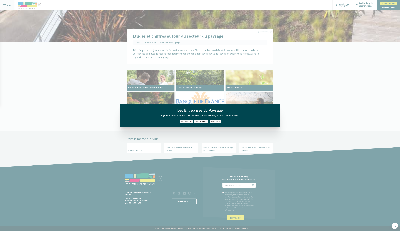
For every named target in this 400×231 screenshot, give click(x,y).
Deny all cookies (201, 121)
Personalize (215, 121)
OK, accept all (186, 121)
